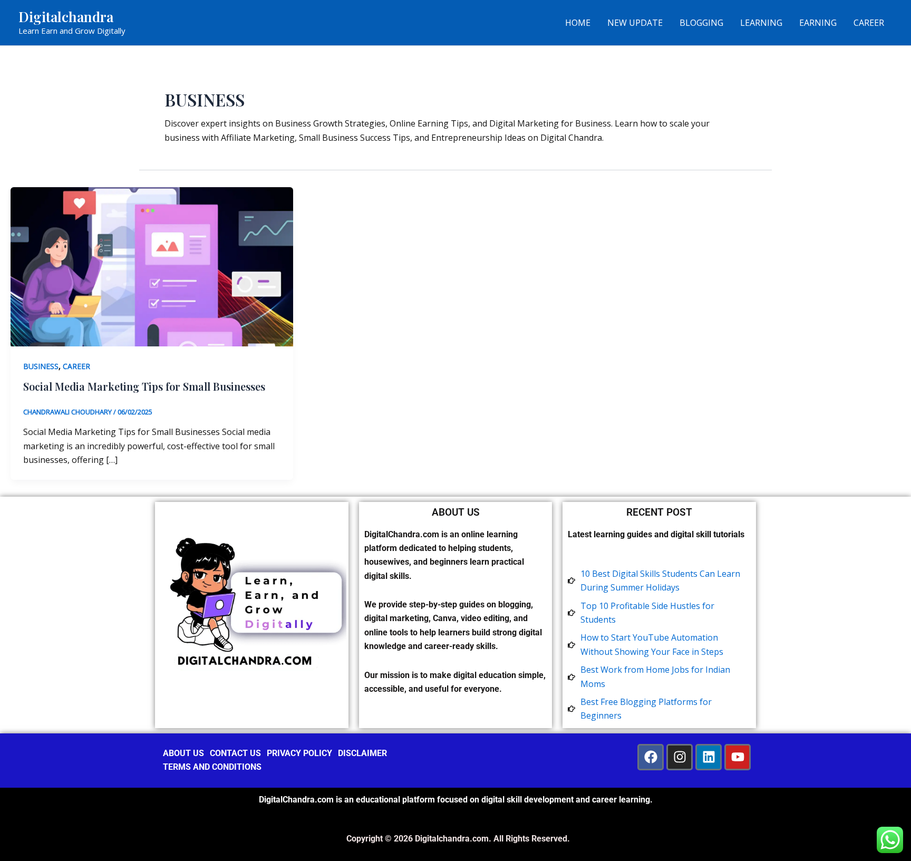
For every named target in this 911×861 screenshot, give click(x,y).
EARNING (818, 22)
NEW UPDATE (635, 22)
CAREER (869, 22)
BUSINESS (41, 366)
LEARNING (761, 22)
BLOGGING (701, 22)
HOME (577, 22)
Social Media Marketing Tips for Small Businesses (144, 386)
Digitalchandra (65, 16)
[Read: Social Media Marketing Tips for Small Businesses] (152, 266)
